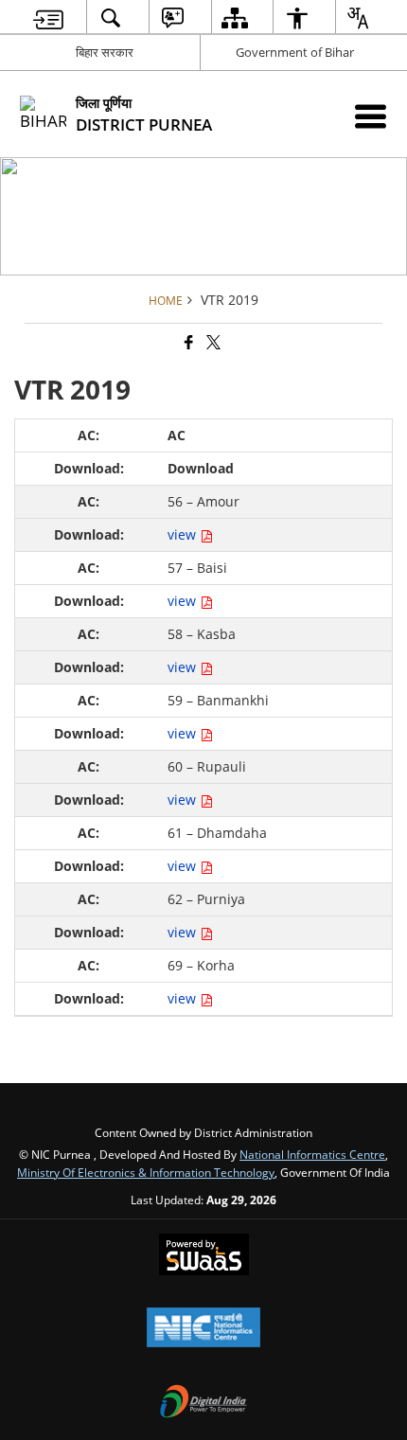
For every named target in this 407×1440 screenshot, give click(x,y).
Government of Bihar (295, 52)
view (184, 534)
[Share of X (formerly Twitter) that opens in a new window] (212, 342)
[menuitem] (49, 17)
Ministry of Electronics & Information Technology (145, 1172)
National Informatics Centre (312, 1154)
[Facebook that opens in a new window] (187, 342)
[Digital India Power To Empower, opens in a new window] (203, 1403)
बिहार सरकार (104, 52)
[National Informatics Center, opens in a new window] (203, 1329)
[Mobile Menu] (370, 116)
